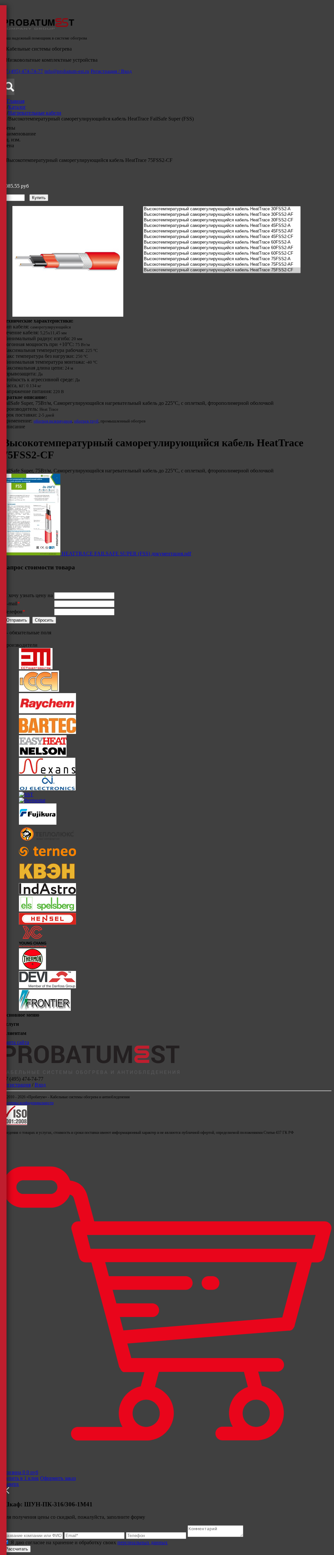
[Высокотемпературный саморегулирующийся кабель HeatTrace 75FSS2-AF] (221, 264)
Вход (40, 1084)
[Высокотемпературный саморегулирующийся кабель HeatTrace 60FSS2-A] (221, 242)
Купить (39, 197)
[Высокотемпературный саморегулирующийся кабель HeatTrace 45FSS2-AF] (221, 231)
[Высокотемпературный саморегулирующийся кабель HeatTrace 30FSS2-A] (221, 209)
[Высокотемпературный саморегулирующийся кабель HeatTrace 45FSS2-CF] (221, 237)
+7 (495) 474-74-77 (23, 71)
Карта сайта (16, 1042)
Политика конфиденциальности (28, 1103)
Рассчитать (16, 1549)
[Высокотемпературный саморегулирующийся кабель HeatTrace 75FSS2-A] (221, 259)
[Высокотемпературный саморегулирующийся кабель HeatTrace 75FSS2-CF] (221, 270)
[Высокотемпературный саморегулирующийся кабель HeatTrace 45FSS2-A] (221, 226)
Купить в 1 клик (21, 1478)
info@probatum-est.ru (66, 71)
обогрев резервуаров (53, 421)
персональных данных (142, 1542)
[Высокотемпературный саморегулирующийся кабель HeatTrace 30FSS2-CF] (221, 220)
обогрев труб (86, 421)
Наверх (11, 1484)
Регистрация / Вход (111, 71)
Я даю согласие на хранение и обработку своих (88, 1542)
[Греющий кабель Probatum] (38, 28)
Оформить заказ (58, 1478)
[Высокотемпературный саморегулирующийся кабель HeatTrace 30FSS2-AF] (221, 214)
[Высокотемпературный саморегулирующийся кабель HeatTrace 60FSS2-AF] (221, 248)
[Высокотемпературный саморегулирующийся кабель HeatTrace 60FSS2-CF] (221, 253)
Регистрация (17, 1084)
